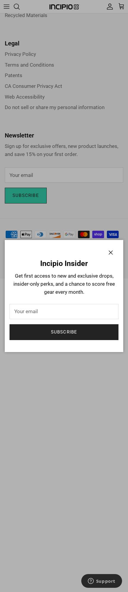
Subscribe (64, 332)
